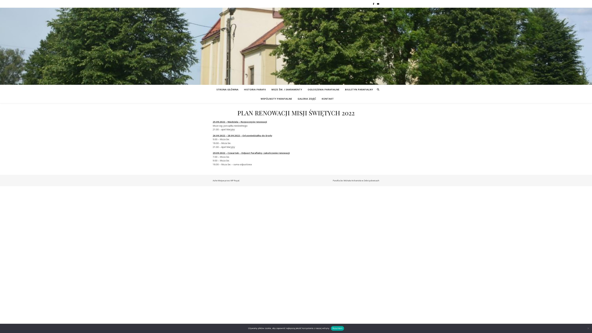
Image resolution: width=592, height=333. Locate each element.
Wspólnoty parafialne (276, 98)
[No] (588, 328)
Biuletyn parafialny (359, 89)
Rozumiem (337, 328)
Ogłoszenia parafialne (323, 89)
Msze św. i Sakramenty (286, 89)
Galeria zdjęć (307, 98)
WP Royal (234, 180)
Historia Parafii (255, 89)
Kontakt (328, 98)
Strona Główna (227, 89)
